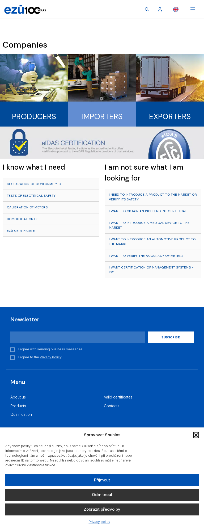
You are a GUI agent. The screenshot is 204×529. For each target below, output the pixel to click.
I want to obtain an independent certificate (149, 211)
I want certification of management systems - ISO (151, 269)
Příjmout (102, 479)
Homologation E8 (23, 219)
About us (18, 397)
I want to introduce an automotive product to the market (152, 241)
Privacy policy (99, 522)
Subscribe (171, 337)
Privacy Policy (50, 357)
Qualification (21, 414)
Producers (34, 116)
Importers (101, 116)
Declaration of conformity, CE (35, 184)
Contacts (111, 406)
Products (18, 406)
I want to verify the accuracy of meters (146, 256)
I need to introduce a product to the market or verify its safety (153, 196)
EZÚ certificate (21, 231)
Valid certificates (118, 397)
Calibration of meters (27, 207)
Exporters (170, 116)
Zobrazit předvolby (102, 509)
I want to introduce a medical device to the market (149, 225)
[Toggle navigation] (193, 9)
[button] (196, 435)
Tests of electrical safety (31, 196)
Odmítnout (102, 494)
